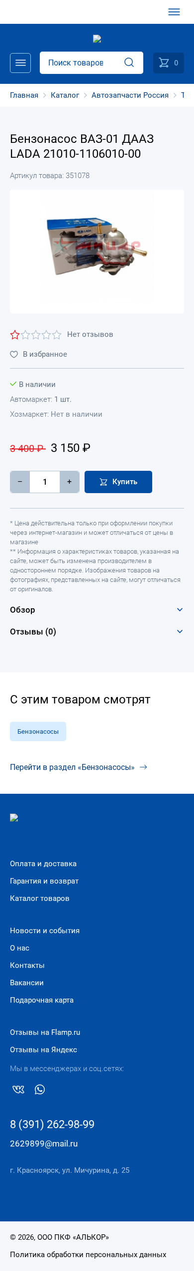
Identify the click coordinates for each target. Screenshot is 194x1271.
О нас (19, 948)
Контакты (27, 965)
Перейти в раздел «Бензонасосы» (72, 767)
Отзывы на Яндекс (43, 1049)
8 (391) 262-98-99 (52, 1124)
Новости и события (45, 930)
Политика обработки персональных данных (88, 1254)
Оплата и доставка (43, 863)
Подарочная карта (42, 1000)
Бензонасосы (38, 731)
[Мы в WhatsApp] (40, 1091)
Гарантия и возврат (44, 881)
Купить (124, 481)
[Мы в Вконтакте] (18, 1091)
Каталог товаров (40, 898)
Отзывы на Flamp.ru (45, 1032)
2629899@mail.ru (44, 1143)
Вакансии (27, 982)
